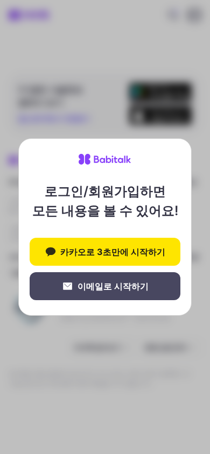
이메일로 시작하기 (113, 286)
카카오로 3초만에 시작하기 (112, 251)
